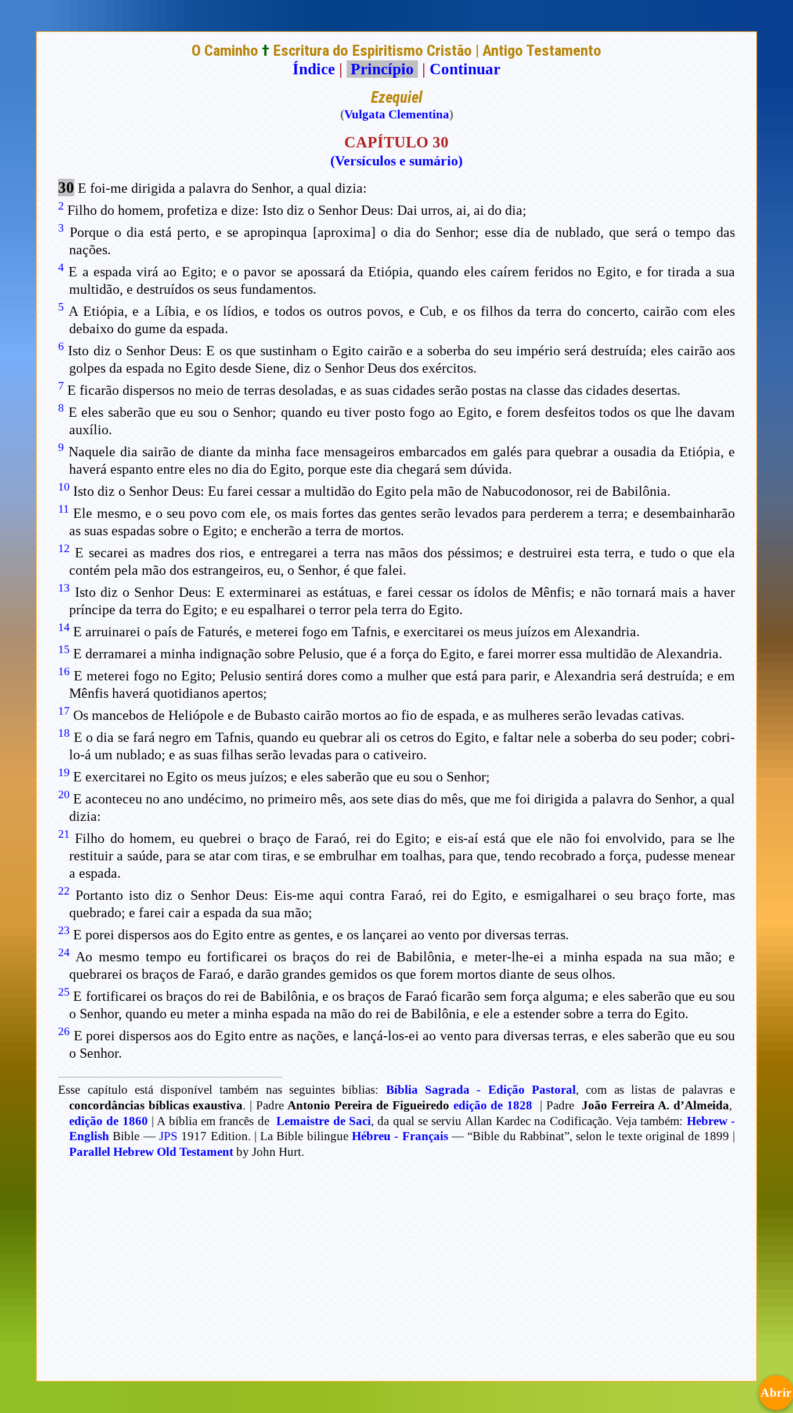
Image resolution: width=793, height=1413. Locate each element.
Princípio (382, 69)
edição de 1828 (492, 1105)
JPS (168, 1136)
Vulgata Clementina (396, 114)
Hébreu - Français (400, 1136)
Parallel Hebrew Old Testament (151, 1152)
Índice (314, 69)
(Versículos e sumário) (396, 160)
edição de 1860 (108, 1121)
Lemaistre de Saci (323, 1121)
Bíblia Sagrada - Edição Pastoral (481, 1090)
